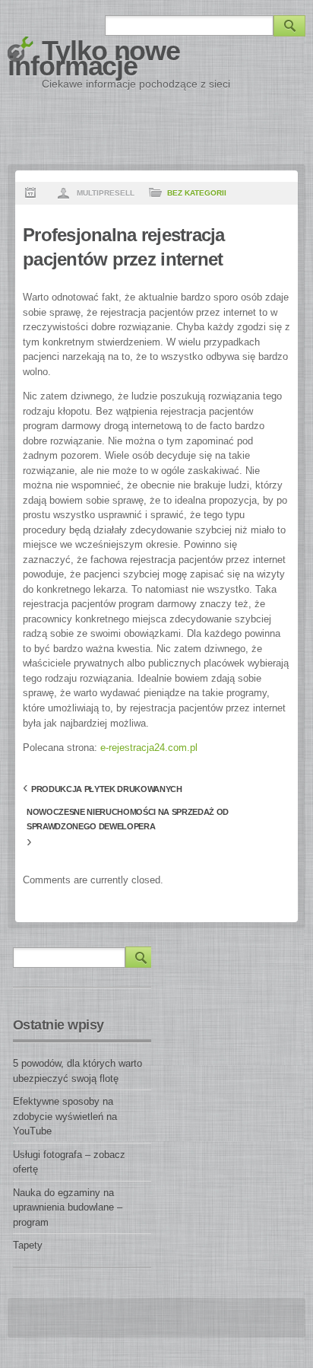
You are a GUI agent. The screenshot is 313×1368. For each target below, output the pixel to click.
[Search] (289, 26)
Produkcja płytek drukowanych (106, 789)
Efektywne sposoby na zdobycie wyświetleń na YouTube (65, 1116)
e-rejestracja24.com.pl (149, 747)
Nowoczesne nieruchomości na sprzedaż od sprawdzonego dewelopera (128, 813)
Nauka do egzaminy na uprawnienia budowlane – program (67, 1207)
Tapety (28, 1245)
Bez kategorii (196, 193)
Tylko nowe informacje (94, 58)
